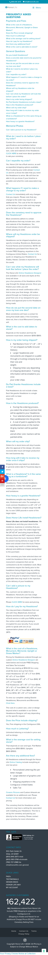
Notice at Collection (27, 953)
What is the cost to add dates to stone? (21, 47)
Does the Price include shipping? (19, 33)
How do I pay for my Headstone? (19, 41)
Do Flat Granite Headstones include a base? (23, 102)
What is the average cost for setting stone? (23, 38)
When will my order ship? (16, 108)
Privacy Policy (24, 934)
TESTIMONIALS (12, 879)
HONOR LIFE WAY (13, 885)
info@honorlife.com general (17, 865)
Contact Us (10, 194)
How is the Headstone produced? (19, 105)
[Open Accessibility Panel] (5, 478)
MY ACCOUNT (12, 887)
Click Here (10, 703)
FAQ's (8, 876)
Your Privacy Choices (9, 953)
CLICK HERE (11, 153)
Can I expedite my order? (16, 74)
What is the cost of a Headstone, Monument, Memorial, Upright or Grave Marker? (22, 27)
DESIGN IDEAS (12, 882)
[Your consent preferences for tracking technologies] (44, 951)
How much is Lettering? (15, 36)
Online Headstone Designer (30, 273)
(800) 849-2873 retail (14, 857)
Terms (33, 931)
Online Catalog (16, 762)
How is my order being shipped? (19, 99)
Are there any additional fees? (18, 44)
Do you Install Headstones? (17, 55)
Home (13, 931)
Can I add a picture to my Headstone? (21, 130)
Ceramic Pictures (13, 792)
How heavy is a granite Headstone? (20, 121)
